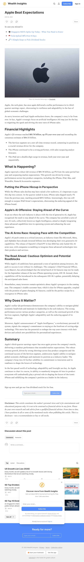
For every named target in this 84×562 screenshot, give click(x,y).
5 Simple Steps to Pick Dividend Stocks (28, 39)
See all (8, 517)
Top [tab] (7, 463)
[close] (61, 482)
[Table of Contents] (2, 281)
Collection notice (56, 547)
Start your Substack (37, 553)
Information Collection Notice (41, 516)
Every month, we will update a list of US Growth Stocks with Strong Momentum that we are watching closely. (28, 473)
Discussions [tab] (20, 463)
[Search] (54, 4)
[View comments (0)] (12, 22)
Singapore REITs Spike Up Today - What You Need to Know (37, 31)
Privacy (41, 547)
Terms (47, 547)
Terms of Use (52, 513)
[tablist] (13, 437)
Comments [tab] (9, 437)
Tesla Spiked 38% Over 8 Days (24, 35)
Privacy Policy (57, 516)
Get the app (52, 553)
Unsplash (52, 99)
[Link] (1, 129)
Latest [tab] (12, 463)
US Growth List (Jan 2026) (17, 469)
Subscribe (67, 4)
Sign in (77, 4)
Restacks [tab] (18, 437)
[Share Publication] (59, 4)
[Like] (7, 22)
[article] (42, 474)
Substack (32, 558)
